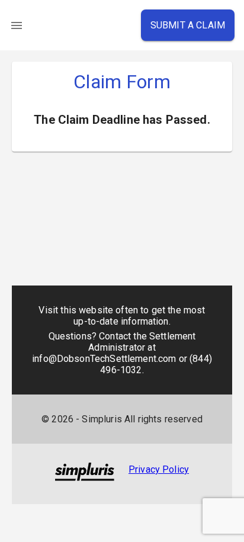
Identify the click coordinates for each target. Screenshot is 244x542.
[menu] (16, 25)
